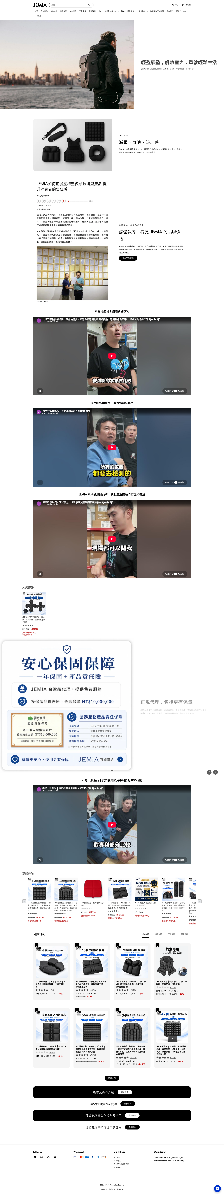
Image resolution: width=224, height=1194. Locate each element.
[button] (24, 901)
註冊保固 (38, 16)
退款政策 (120, 1189)
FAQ (123, 11)
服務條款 (104, 1189)
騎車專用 (73, 11)
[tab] (110, 770)
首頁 (36, 11)
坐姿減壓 (54, 11)
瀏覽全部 (112, 1078)
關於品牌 (131, 11)
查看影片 (127, 1103)
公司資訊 (117, 1157)
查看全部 (125, 1092)
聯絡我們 (170, 11)
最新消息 (142, 11)
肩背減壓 (63, 11)
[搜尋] (89, 5)
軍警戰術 (92, 11)
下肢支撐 (82, 11)
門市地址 (117, 1161)
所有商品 (44, 11)
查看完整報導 (128, 258)
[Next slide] (215, 772)
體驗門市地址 (181, 11)
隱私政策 (112, 1189)
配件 (100, 11)
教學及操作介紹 (111, 11)
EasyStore (122, 1185)
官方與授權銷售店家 (121, 1164)
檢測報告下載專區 (157, 11)
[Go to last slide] (209, 772)
